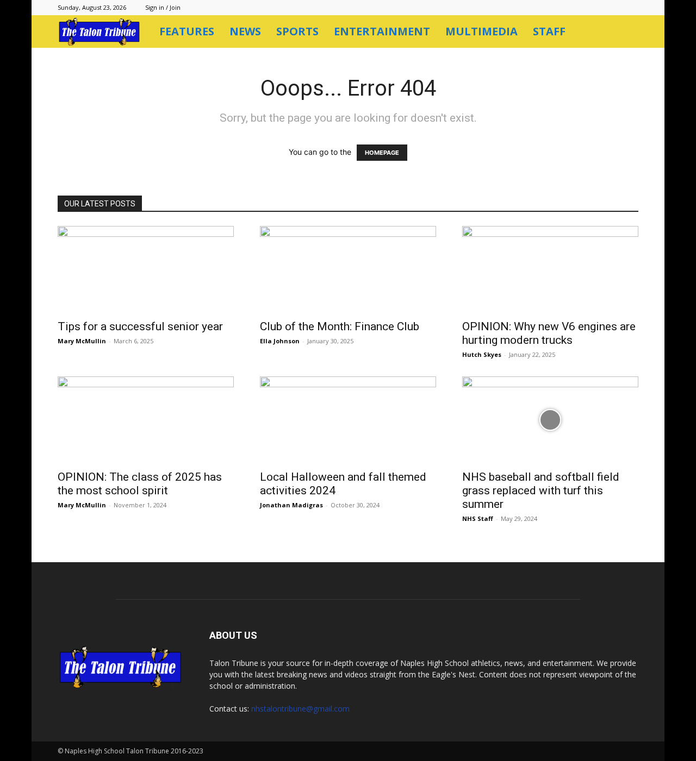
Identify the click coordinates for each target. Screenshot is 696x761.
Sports (297, 31)
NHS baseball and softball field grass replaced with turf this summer (540, 490)
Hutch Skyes (481, 354)
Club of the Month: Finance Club (339, 326)
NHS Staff (477, 518)
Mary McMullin (82, 341)
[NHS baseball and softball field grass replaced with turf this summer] (550, 419)
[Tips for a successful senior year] (146, 269)
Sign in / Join (163, 7)
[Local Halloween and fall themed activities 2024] (348, 419)
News (245, 31)
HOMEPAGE (382, 152)
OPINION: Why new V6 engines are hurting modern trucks (549, 333)
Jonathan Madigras (291, 505)
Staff (549, 31)
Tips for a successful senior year (140, 326)
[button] (625, 32)
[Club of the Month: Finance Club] (348, 269)
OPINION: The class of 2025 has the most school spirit (140, 483)
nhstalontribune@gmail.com (300, 708)
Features (186, 31)
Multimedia (481, 31)
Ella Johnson (280, 341)
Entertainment (382, 31)
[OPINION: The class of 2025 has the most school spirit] (146, 419)
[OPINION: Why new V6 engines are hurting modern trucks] (550, 269)
